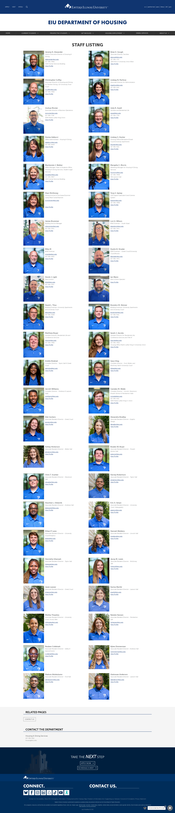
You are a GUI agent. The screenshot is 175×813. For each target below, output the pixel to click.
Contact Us (29, 719)
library (162, 7)
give (170, 7)
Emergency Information (59, 799)
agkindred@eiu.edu (51, 368)
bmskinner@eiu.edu (116, 312)
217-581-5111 (30, 738)
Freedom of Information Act (96, 799)
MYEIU (20, 7)
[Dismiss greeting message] (165, 806)
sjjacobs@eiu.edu (116, 340)
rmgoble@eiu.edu (51, 254)
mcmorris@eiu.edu (116, 172)
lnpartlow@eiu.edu (116, 85)
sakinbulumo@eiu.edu (52, 680)
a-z (145, 7)
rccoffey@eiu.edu (51, 89)
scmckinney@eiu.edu (52, 200)
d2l (166, 7)
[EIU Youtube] (60, 792)
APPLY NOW (86, 763)
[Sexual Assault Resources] (66, 792)
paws (157, 7)
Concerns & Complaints (127, 799)
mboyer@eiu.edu (50, 340)
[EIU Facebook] (31, 792)
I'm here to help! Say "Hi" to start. (157, 808)
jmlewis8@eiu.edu (116, 566)
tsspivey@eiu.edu (116, 200)
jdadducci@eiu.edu (51, 142)
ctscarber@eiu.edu (51, 482)
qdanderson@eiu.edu (117, 680)
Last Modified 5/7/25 (87, 809)
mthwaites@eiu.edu (51, 622)
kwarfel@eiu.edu (115, 592)
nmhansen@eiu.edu (116, 622)
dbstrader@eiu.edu (116, 256)
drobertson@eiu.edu (117, 480)
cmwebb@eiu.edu (116, 396)
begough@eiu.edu (116, 57)
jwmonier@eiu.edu (51, 113)
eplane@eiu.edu (50, 538)
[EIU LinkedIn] (43, 792)
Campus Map (83, 799)
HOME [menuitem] (8, 33)
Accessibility (40, 799)
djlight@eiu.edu (50, 282)
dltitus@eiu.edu (50, 312)
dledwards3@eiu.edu (52, 508)
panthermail (151, 7)
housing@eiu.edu (31, 740)
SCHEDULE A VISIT (86, 768)
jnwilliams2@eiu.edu (52, 396)
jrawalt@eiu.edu (115, 113)
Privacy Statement (140, 799)
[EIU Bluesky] (25, 792)
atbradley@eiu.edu (116, 424)
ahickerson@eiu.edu (51, 452)
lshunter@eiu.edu (116, 144)
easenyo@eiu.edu (116, 510)
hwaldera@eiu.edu (116, 536)
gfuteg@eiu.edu (115, 368)
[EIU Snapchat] (49, 792)
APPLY (7, 7)
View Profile (49, 66)
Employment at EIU (72, 799)
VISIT (13, 7)
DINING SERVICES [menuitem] (142, 33)
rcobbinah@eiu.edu (51, 654)
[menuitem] (30, 33)
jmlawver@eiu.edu (51, 592)
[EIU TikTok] (55, 792)
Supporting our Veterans (112, 799)
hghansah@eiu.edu (51, 564)
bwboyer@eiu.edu (116, 454)
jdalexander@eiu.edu (52, 59)
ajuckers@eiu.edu (51, 422)
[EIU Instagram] (37, 792)
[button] (170, 808)
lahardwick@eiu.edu (117, 226)
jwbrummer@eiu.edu (52, 226)
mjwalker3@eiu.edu (51, 175)
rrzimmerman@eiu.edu (118, 652)
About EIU (48, 799)
